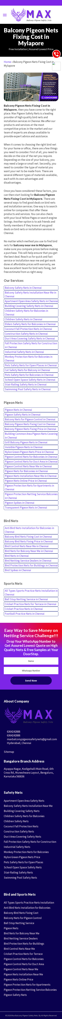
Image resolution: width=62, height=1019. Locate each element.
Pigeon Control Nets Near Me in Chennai (28, 466)
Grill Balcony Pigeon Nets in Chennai (26, 442)
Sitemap (9, 752)
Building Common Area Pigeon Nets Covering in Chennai (31, 435)
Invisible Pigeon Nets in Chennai (23, 447)
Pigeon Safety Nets (15, 995)
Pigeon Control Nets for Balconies (24, 959)
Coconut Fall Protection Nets (21, 826)
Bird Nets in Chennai (17, 556)
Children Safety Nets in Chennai (23, 319)
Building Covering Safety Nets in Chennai (29, 306)
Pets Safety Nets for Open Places (23, 862)
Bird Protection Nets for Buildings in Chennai (31, 565)
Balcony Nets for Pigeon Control (23, 918)
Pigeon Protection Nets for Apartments (27, 984)
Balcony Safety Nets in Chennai (23, 288)
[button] (5, 15)
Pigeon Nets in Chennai (18, 410)
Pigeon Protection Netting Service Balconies (30, 990)
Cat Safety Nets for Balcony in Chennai (27, 370)
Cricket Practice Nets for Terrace (23, 954)
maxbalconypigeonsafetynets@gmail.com (31, 739)
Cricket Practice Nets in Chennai (24, 609)
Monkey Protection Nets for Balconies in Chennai (28, 358)
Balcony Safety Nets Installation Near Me (28, 806)
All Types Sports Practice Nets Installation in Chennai (31, 592)
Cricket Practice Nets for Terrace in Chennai (30, 604)
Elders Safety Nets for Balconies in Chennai (30, 324)
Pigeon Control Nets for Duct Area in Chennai (31, 461)
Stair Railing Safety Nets (18, 872)
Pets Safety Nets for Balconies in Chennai (29, 375)
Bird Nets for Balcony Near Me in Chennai (29, 551)
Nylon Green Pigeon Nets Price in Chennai (29, 452)
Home (7, 62)
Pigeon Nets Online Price (18, 979)
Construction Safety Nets (19, 831)
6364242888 (13, 731)
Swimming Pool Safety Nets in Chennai (28, 389)
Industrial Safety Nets (17, 847)
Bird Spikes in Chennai (18, 570)
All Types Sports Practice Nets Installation (29, 902)
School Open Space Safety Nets (23, 867)
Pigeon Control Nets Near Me (21, 969)
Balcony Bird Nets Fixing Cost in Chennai (28, 536)
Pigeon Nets (11, 928)
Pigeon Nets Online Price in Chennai (26, 481)
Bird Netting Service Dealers (21, 938)
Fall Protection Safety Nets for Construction (30, 842)
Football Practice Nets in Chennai (24, 614)
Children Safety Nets (16, 821)
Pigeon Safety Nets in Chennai (22, 414)
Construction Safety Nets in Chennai (26, 334)
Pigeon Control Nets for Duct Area (24, 964)
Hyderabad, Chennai (18, 743)
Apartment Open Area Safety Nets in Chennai (31, 301)
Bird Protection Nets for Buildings (24, 943)
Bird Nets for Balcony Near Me (21, 933)
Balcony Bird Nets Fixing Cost (21, 913)
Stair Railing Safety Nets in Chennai (25, 384)
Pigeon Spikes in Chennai (19, 503)
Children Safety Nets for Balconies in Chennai (26, 312)
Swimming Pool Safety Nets (20, 877)
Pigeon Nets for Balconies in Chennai (26, 471)
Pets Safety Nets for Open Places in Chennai (31, 365)
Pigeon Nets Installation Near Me (23, 974)
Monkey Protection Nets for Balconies (26, 852)
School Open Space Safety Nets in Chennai (30, 380)
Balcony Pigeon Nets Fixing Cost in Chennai (30, 424)
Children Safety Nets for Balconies (24, 816)
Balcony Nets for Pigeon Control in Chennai (30, 419)
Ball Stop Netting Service (19, 923)
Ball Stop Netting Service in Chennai (26, 599)
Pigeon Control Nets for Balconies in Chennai (31, 457)
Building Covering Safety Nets (22, 811)
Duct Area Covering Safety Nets (22, 836)
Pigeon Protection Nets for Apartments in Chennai (29, 487)
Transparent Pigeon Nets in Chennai (26, 507)
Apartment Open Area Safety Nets (24, 801)
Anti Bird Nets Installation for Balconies (27, 908)
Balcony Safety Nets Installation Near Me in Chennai (30, 294)
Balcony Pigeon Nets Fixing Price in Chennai (30, 429)
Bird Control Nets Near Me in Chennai (26, 546)
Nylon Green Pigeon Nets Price (22, 857)
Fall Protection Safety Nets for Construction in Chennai (31, 345)
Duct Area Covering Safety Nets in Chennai (30, 338)
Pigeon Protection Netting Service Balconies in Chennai (31, 496)
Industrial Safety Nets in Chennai (24, 352)
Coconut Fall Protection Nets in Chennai (28, 329)
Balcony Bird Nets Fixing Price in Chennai (29, 541)
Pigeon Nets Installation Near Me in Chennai (31, 476)
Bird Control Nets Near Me (19, 949)
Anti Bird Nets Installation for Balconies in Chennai (29, 530)
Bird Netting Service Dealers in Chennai (28, 560)
